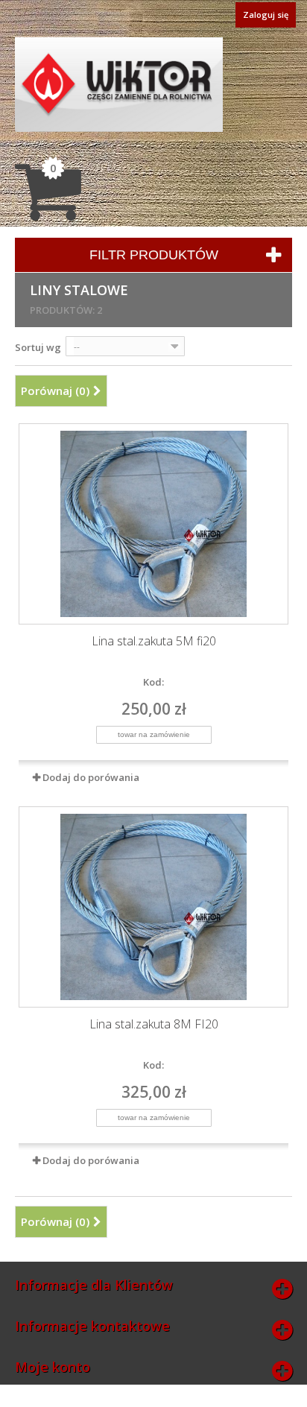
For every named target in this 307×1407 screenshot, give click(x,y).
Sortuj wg (38, 347)
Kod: (153, 682)
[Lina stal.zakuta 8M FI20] (153, 907)
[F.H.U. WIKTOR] (119, 84)
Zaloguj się (265, 14)
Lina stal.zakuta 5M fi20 (154, 641)
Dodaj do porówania (90, 777)
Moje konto (52, 1367)
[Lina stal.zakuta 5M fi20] (153, 524)
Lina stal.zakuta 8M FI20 (153, 1024)
